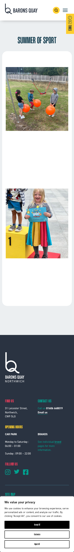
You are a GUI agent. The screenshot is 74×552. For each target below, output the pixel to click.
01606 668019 (54, 408)
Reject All (37, 544)
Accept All (37, 525)
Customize (37, 534)
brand (58, 442)
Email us (42, 412)
